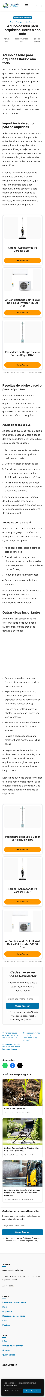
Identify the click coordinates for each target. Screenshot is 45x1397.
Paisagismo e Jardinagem (22, 17)
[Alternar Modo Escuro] (41, 5)
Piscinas (6, 1325)
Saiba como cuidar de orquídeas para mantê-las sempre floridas (11, 1046)
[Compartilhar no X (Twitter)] (20, 1065)
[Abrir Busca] (36, 5)
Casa (4, 1320)
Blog (4, 1307)
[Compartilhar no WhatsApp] (5, 1065)
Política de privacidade (12, 1346)
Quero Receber (22, 1006)
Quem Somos (8, 1355)
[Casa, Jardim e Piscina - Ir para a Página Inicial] (10, 5)
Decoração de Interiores (13, 1316)
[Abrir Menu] (26, 5)
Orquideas (7, 1311)
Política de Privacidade (12, 1391)
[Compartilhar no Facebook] (12, 1065)
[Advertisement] (22, 654)
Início (12, 22)
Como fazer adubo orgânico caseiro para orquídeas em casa (10, 1035)
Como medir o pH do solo (15, 1108)
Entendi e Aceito (32, 1391)
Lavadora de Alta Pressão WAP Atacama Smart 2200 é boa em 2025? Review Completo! (22, 1193)
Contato (6, 1350)
